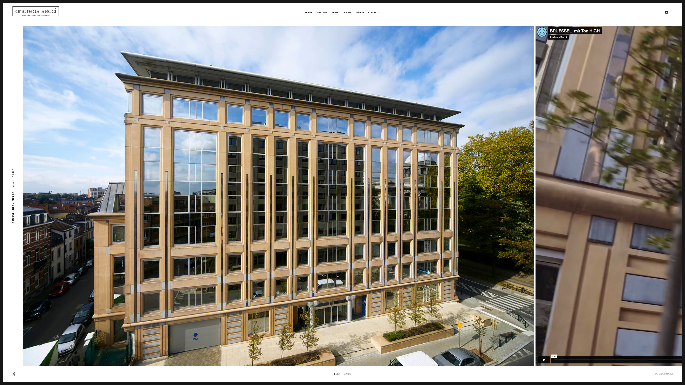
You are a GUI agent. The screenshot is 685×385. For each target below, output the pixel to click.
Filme (347, 12)
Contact (374, 12)
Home (309, 12)
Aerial (335, 12)
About (360, 12)
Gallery (321, 12)
